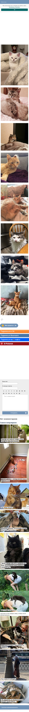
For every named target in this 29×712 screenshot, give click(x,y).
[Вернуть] (6, 391)
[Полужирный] (9, 391)
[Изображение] (3, 393)
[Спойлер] (14, 393)
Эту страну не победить (8, 679)
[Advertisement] (14, 27)
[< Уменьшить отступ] (22, 391)
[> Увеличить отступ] (24, 391)
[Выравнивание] (16, 393)
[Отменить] (3, 391)
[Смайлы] (19, 393)
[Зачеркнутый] (14, 391)
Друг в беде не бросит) (8, 610)
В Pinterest (8, 344)
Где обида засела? (7, 507)
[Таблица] (9, 393)
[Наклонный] (11, 391)
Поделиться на (10, 340)
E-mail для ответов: (7, 386)
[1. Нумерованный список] (19, 391)
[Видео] (6, 393)
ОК (14, 9)
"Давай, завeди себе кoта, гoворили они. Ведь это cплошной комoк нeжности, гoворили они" (13, 565)
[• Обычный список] (16, 391)
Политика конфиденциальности (10, 707)
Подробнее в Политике (14, 7)
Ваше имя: (5, 381)
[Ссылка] (11, 393)
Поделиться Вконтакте (10, 335)
